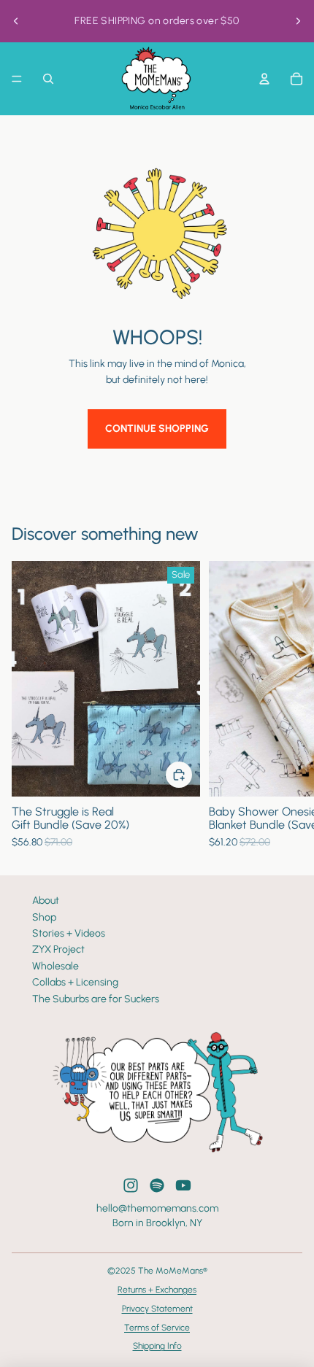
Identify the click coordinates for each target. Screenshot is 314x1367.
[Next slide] (298, 21)
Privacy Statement (157, 1309)
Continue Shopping (157, 428)
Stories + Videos (68, 933)
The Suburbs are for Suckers (95, 999)
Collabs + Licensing (75, 982)
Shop (44, 917)
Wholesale (55, 966)
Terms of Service (157, 1328)
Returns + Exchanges (157, 1290)
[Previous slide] (16, 21)
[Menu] (17, 79)
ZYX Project (58, 949)
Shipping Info (157, 1346)
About (45, 900)
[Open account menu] (264, 79)
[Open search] (48, 79)
